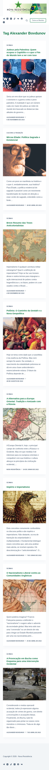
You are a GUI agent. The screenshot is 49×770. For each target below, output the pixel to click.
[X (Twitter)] (7, 19)
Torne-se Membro (38, 20)
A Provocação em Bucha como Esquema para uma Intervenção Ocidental (23, 661)
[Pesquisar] (27, 20)
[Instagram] (4, 22)
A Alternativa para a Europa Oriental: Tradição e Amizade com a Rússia (24, 401)
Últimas (10, 45)
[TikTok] (14, 19)
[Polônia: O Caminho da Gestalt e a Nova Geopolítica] (24, 333)
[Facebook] (22, 19)
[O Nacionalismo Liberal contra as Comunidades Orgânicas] (24, 595)
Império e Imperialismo (18, 487)
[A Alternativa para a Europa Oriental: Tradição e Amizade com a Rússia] (24, 424)
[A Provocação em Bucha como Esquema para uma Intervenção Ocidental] (24, 684)
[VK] (18, 19)
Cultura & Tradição (15, 133)
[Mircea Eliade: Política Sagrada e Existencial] (24, 160)
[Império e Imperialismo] (24, 507)
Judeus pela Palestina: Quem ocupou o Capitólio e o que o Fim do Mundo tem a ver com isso (23, 52)
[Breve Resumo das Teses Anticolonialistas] (24, 245)
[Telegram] (4, 19)
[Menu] (45, 8)
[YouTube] (11, 19)
